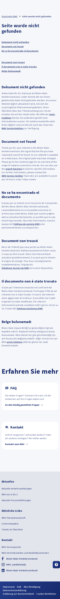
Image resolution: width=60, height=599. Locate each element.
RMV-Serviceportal (11, 547)
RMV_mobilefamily (16, 564)
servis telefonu (14, 341)
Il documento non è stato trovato (19, 66)
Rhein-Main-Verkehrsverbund (21, 558)
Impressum (9, 586)
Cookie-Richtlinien (46, 593)
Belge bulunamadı (11, 71)
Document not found (13, 46)
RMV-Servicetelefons (13, 128)
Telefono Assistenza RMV (30, 308)
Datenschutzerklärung (14, 590)
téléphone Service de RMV (15, 268)
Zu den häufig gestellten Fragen (22, 404)
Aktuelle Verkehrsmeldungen (17, 488)
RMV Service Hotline (12, 175)
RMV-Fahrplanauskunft (13, 517)
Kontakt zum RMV (15, 444)
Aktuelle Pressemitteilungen (16, 500)
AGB (19, 586)
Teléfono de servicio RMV (26, 224)
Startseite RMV (9, 16)
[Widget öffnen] (56, 564)
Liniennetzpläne (10, 523)
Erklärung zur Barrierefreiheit (18, 593)
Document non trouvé (13, 62)
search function (14, 168)
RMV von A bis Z (10, 494)
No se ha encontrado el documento (20, 50)
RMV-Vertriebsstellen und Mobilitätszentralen (25, 552)
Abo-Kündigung (32, 586)
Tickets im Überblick (12, 529)
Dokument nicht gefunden (15, 42)
